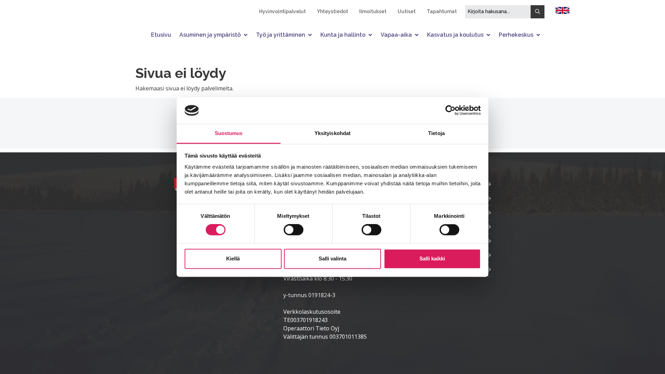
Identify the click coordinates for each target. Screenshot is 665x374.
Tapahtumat (442, 11)
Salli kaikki (432, 258)
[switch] (293, 229)
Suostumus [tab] (229, 133)
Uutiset (407, 11)
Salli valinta (332, 258)
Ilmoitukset (373, 11)
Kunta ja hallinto (342, 35)
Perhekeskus (516, 35)
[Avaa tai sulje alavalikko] (246, 34)
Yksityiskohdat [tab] (332, 133)
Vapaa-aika (396, 35)
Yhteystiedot (332, 11)
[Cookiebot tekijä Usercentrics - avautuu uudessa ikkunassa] (450, 110)
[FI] (562, 10)
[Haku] (537, 11)
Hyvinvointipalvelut (282, 11)
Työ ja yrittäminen (280, 35)
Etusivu (161, 35)
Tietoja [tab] (436, 133)
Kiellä (233, 258)
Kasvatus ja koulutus (455, 35)
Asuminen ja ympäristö (210, 35)
